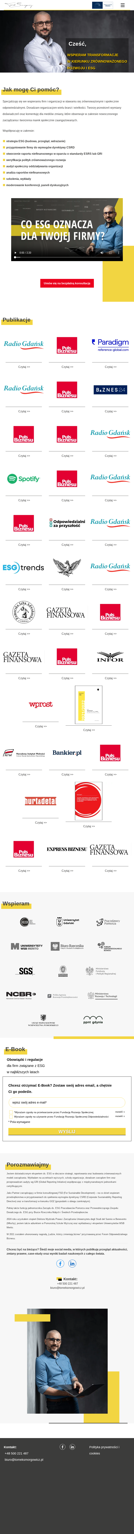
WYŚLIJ (67, 1131)
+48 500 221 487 (67, 1283)
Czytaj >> (24, 366)
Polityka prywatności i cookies (104, 1450)
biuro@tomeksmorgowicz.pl (67, 1287)
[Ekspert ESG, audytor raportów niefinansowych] (19, 5)
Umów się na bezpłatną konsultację (67, 283)
